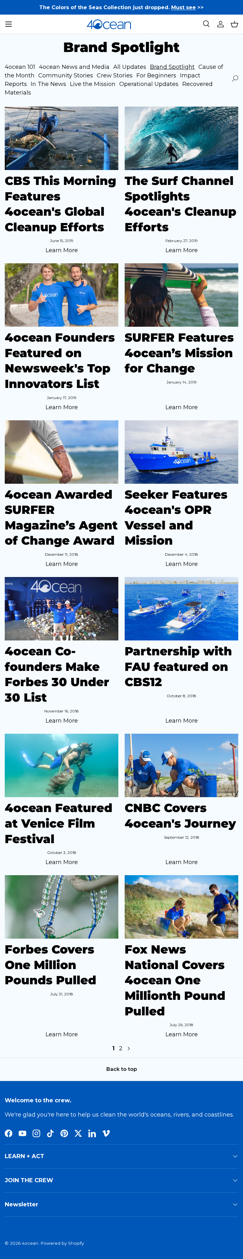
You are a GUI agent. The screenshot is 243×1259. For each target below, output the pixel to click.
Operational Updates (148, 84)
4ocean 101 (20, 66)
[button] (234, 24)
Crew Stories (115, 75)
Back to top (121, 1069)
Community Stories (65, 75)
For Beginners (156, 75)
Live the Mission (92, 84)
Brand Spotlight (172, 66)
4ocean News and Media (74, 66)
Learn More (62, 250)
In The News (48, 84)
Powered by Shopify (62, 1243)
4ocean (30, 1243)
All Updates (129, 66)
